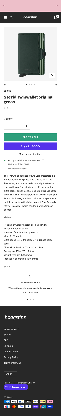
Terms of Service (12, 359)
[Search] (11, 14)
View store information (18, 165)
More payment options (30, 150)
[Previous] (5, 81)
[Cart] (55, 14)
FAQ (6, 336)
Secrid (8, 87)
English (9, 370)
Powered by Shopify (26, 379)
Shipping (8, 342)
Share (7, 263)
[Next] (56, 81)
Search (7, 331)
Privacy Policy (11, 353)
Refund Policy (11, 348)
